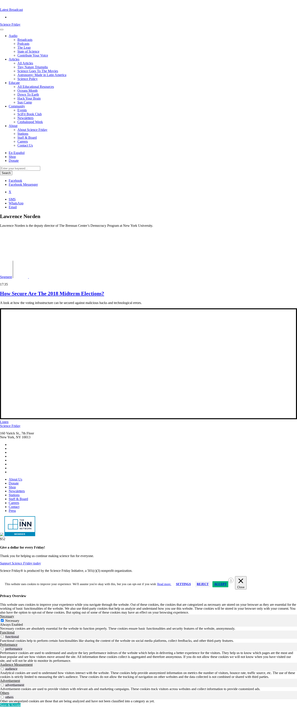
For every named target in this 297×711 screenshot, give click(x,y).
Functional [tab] (7, 632)
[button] (11, 10)
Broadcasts (24, 40)
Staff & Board (27, 137)
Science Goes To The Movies (37, 71)
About (13, 126)
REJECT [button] (203, 584)
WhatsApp (16, 203)
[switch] (2, 636)
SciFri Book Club (29, 114)
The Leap (24, 47)
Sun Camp (24, 102)
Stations (22, 133)
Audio (13, 36)
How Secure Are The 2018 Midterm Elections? (52, 293)
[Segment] (34, 277)
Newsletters (25, 118)
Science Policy (27, 79)
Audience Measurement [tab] (16, 664)
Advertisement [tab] (10, 681)
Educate (14, 83)
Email (13, 207)
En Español (17, 153)
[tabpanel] (148, 629)
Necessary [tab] (7, 616)
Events (22, 110)
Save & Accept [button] (10, 705)
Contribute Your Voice (32, 55)
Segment (6, 277)
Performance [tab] (8, 644)
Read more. (164, 584)
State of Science (28, 51)
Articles (14, 59)
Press (12, 510)
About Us (15, 479)
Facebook (15, 180)
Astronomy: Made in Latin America (41, 75)
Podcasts (23, 43)
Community (17, 106)
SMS (12, 199)
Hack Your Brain (29, 98)
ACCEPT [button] (220, 584)
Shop (12, 157)
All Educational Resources (35, 86)
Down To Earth (28, 94)
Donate (14, 160)
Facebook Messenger (23, 184)
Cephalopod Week (30, 122)
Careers (22, 141)
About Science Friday (32, 130)
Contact (14, 507)
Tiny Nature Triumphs (32, 67)
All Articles (25, 63)
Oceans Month (27, 90)
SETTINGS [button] (183, 584)
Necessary (12, 621)
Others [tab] (4, 693)
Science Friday (10, 24)
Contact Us (25, 145)
